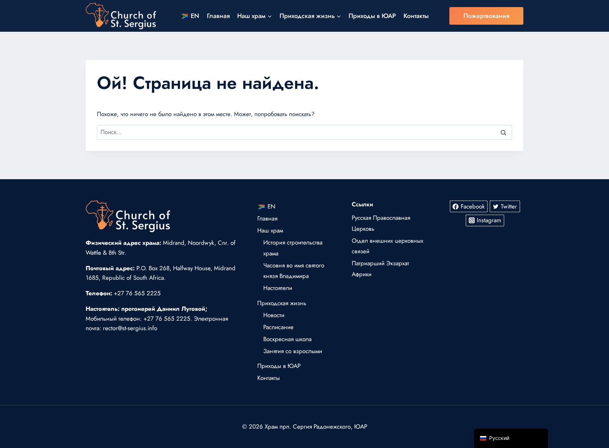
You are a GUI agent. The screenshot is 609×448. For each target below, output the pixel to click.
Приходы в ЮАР (372, 15)
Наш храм (270, 230)
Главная (218, 15)
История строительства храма (292, 248)
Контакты (416, 15)
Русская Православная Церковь (381, 223)
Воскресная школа (287, 339)
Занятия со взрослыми (292, 351)
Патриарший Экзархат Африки (380, 268)
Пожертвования (486, 15)
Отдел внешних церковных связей (387, 246)
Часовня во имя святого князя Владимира (293, 270)
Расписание (278, 327)
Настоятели (277, 288)
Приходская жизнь (281, 303)
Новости (273, 315)
